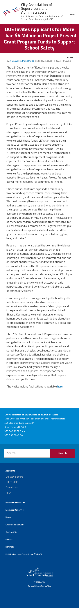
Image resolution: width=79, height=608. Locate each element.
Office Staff (12, 482)
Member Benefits (15, 510)
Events (9, 539)
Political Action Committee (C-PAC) (24, 554)
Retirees (10, 546)
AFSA (8, 493)
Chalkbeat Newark (15, 524)
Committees (12, 487)
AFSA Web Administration (22, 60)
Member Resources (15, 502)
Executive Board (14, 476)
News (8, 517)
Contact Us (11, 532)
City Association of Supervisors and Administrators (36, 8)
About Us (10, 470)
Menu (72, 14)
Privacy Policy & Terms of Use (39, 585)
